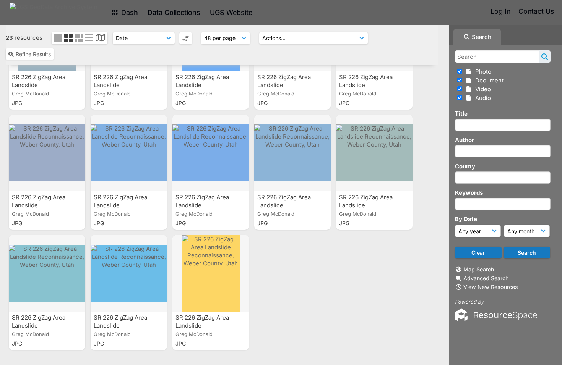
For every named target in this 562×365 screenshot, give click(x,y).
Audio (481, 98)
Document (488, 80)
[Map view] (100, 38)
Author (464, 140)
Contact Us (536, 11)
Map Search (478, 269)
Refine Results (33, 54)
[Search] (545, 56)
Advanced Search (485, 278)
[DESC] (185, 38)
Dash (128, 12)
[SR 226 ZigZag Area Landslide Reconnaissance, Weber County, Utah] (47, 153)
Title (461, 113)
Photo (481, 71)
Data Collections (174, 12)
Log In (500, 11)
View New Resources (490, 287)
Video (481, 89)
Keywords (469, 192)
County (465, 166)
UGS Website (231, 12)
